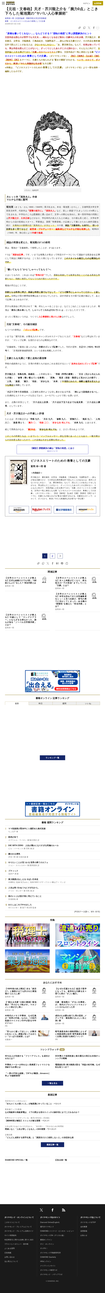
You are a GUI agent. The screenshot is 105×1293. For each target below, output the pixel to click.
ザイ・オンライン (47, 1244)
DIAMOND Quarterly (48, 1257)
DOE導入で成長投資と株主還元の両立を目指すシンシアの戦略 (77, 1057)
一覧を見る (52, 1083)
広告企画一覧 (61, 1159)
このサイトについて (12, 1222)
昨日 (41, 703)
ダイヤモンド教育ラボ (48, 1270)
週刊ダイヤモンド (47, 1226)
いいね (88, 703)
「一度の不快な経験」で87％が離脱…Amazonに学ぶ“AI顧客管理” (27, 1074)
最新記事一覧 (52, 1144)
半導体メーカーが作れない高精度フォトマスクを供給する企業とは (27, 1065)
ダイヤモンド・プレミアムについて (18, 1226)
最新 (17, 703)
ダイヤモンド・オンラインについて (19, 1217)
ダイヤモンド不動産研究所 (50, 1252)
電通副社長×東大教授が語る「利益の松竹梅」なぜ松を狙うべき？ (77, 1065)
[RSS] (63, 1210)
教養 (6, 21)
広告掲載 (7, 1252)
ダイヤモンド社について (90, 1217)
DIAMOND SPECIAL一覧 (16, 1159)
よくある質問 (9, 1248)
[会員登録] (98, 3)
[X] (41, 1210)
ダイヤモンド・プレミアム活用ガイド (18, 1231)
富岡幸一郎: (25, 18)
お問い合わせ (9, 1257)
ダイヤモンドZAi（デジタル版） (52, 1235)
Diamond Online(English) (49, 1222)
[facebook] (52, 1210)
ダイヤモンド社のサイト (50, 1217)
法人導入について (11, 1261)
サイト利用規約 (10, 1235)
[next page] (60, 555)
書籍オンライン (46, 1239)
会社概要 (83, 1226)
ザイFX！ (44, 1248)
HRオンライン (45, 1261)
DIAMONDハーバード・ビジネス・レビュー (57, 1231)
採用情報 (83, 1231)
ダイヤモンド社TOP (88, 1222)
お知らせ (83, 1235)
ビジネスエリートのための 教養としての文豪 (27, 21)
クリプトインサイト (48, 1265)
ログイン (86, 3)
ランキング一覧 (52, 757)
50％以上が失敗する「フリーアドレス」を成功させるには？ (27, 1057)
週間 (64, 703)
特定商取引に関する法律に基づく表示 (18, 1239)
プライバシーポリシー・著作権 (16, 1244)
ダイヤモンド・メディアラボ (51, 1274)
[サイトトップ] (10, 3)
